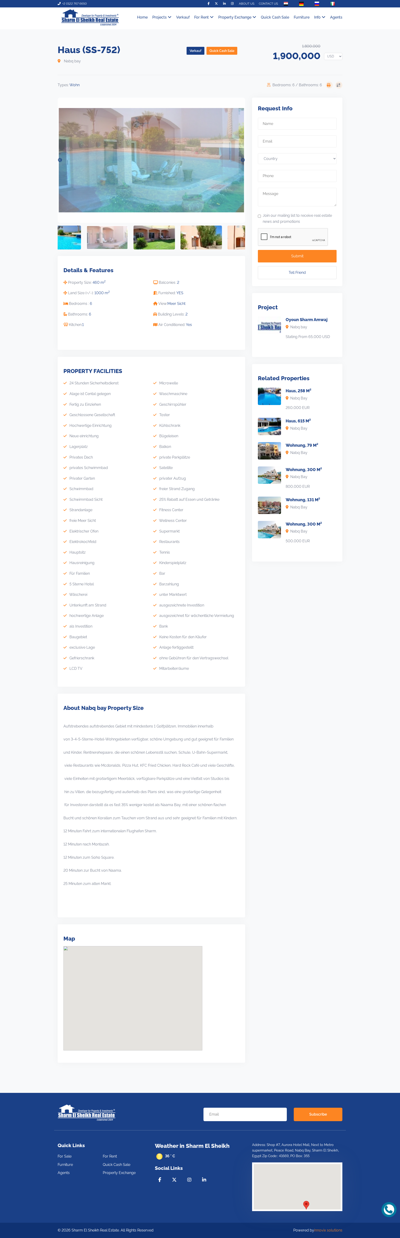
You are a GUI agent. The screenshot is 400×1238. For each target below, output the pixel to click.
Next (243, 160)
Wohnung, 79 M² (302, 445)
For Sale (65, 1156)
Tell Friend (297, 272)
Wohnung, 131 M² (303, 499)
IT (339, 3)
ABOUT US (246, 3)
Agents (336, 17)
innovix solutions (328, 1230)
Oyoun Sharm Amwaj (307, 319)
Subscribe (318, 1114)
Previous (60, 160)
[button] (306, 1205)
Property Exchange (234, 17)
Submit (297, 256)
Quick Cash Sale (275, 17)
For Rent (110, 1156)
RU (324, 3)
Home (142, 17)
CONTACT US (268, 3)
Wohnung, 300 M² (304, 469)
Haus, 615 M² (298, 420)
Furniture (301, 17)
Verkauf (183, 17)
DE (308, 3)
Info (317, 17)
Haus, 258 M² (298, 390)
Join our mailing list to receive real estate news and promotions (297, 218)
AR (293, 3)
